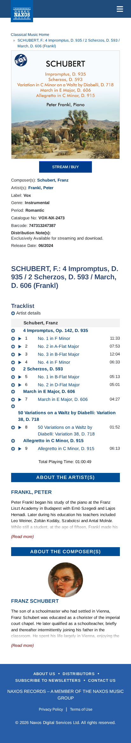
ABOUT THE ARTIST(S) (65, 477)
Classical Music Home (30, 34)
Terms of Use (81, 709)
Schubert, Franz (53, 180)
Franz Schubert (35, 601)
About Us (45, 674)
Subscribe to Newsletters (48, 680)
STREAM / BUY (65, 167)
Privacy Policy (51, 709)
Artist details (28, 312)
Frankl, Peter (40, 187)
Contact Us (102, 680)
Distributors (79, 674)
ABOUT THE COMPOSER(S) (65, 551)
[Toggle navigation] (119, 9)
